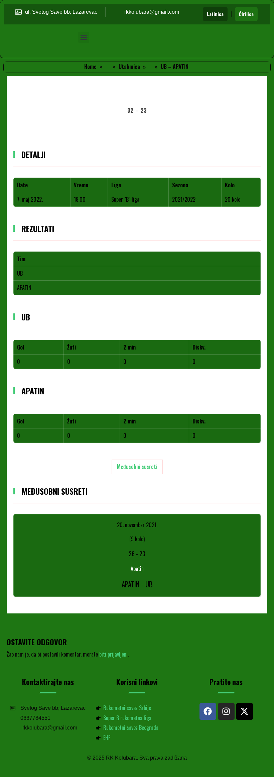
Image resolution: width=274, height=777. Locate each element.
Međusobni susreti (137, 467)
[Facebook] (207, 711)
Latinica (215, 13)
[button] (83, 37)
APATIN (24, 288)
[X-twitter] (244, 711)
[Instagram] (226, 711)
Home (90, 67)
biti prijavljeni (113, 654)
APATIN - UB (137, 584)
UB (20, 273)
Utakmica (129, 67)
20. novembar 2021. (137, 525)
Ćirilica (246, 13)
